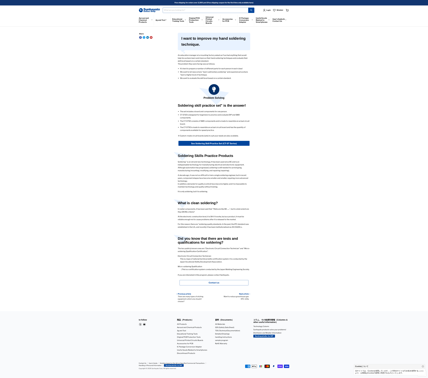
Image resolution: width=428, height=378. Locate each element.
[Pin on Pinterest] (151, 37)
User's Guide (153, 363)
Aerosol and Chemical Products (144, 20)
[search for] (251, 10)
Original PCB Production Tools (194, 20)
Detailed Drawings (222, 334)
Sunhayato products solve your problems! (269, 330)
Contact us (214, 282)
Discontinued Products (186, 353)
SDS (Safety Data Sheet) (224, 327)
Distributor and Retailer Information (267, 333)
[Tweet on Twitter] (144, 37)
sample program (221, 340)
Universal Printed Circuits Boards (209, 20)
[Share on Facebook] (140, 37)
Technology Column (261, 326)
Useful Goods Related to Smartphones (261, 20)
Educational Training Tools (178, 20)
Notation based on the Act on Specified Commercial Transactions (182, 363)
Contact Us (142, 363)
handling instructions (223, 337)
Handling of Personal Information (150, 365)
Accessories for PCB (227, 20)
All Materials (220, 324)
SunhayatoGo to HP (264, 336)
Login (268, 10)
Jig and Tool (160, 20)
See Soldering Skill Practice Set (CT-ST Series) (214, 143)
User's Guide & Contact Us (279, 20)
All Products (182, 324)
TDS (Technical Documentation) (227, 331)
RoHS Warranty (221, 344)
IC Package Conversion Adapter (244, 20)
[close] (423, 366)
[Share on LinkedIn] (147, 37)
